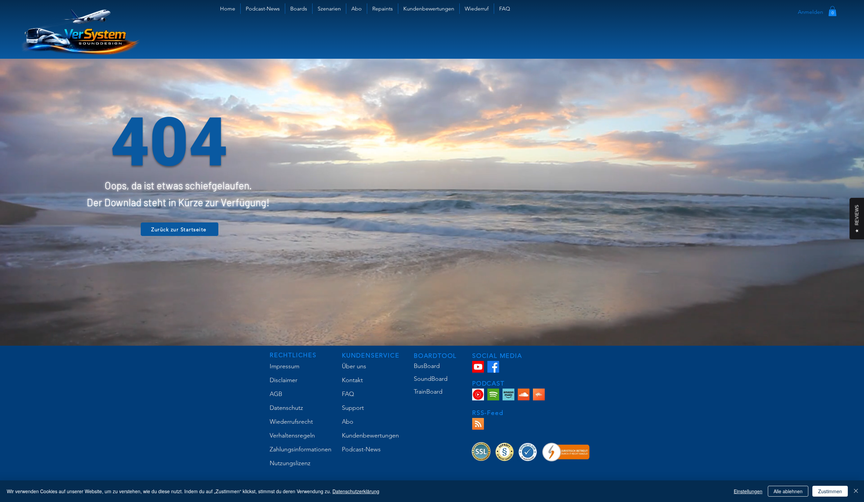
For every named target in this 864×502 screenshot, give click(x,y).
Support (353, 408)
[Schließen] (856, 491)
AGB (276, 394)
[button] (298, 8)
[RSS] (478, 424)
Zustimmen (830, 491)
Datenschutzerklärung (355, 491)
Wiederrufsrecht (291, 421)
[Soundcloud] (524, 394)
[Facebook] (493, 367)
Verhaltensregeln (292, 435)
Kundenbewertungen (370, 435)
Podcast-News (361, 449)
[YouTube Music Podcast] (478, 394)
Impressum (284, 366)
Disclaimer (283, 380)
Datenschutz (286, 408)
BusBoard (427, 366)
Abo (347, 421)
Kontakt (352, 380)
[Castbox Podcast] (539, 394)
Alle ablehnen (788, 491)
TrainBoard (428, 391)
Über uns (354, 366)
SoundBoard (431, 378)
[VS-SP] (493, 394)
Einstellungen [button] (748, 491)
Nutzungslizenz (290, 463)
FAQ (348, 394)
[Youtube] (478, 367)
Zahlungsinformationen (300, 449)
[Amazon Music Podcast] (508, 394)
